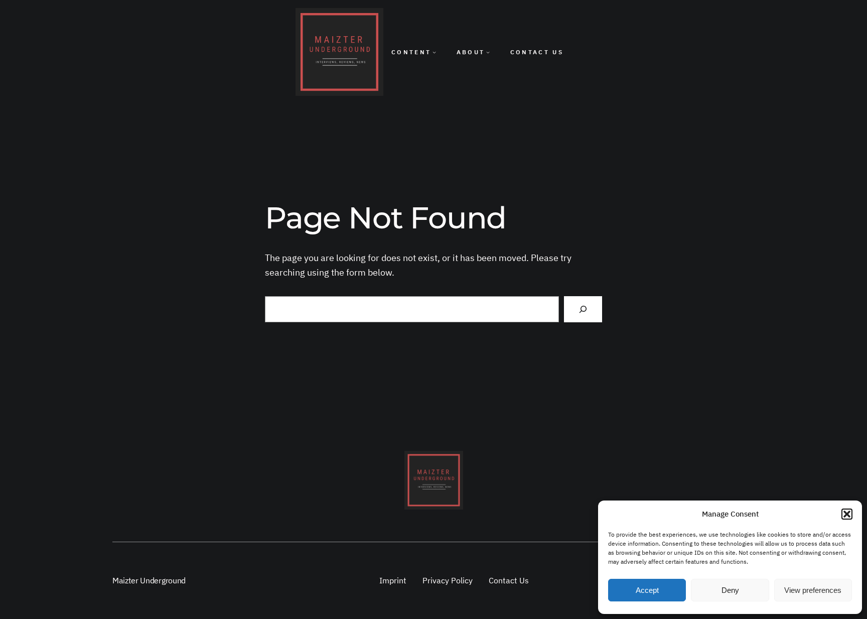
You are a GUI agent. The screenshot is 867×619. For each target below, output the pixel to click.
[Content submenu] (434, 52)
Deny (730, 590)
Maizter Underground (149, 580)
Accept (647, 590)
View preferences (812, 590)
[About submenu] (488, 52)
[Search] (583, 309)
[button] (847, 514)
